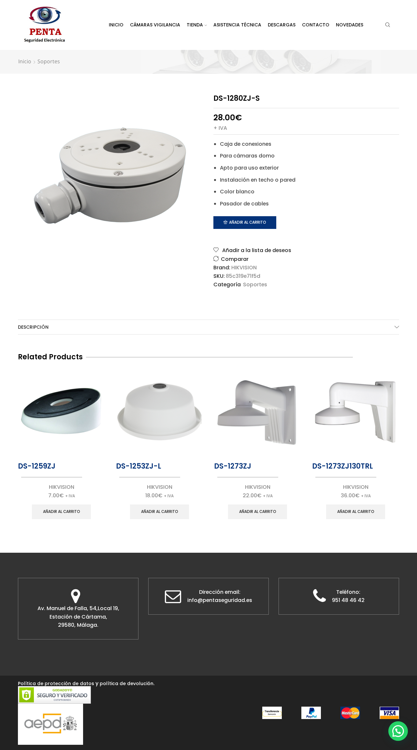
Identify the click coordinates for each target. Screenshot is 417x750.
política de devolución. (127, 683)
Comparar (235, 259)
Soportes (48, 61)
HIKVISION (244, 267)
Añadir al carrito (247, 222)
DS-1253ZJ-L (138, 466)
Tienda (195, 25)
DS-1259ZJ (36, 466)
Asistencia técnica (237, 25)
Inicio (116, 25)
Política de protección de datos (56, 683)
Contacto (315, 25)
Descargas (281, 25)
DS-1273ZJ (232, 466)
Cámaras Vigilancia (155, 25)
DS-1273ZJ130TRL (342, 466)
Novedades (349, 25)
